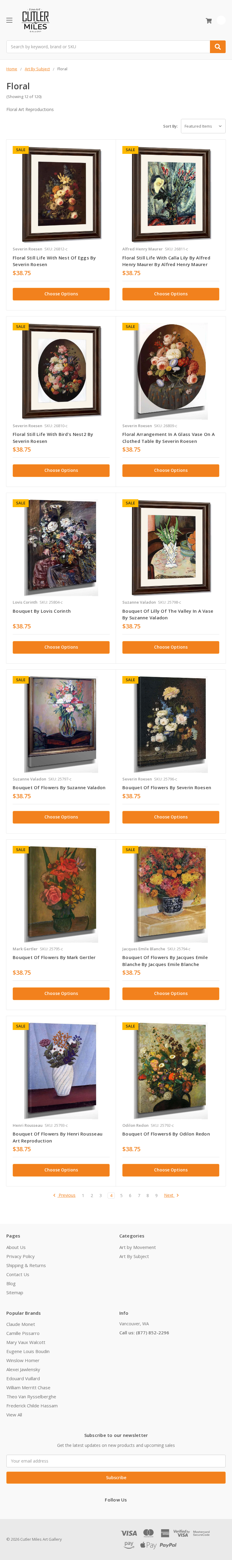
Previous (66, 1195)
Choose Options (61, 294)
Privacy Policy (20, 1256)
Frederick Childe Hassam (32, 1406)
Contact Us (17, 1274)
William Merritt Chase (28, 1387)
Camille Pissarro (23, 1333)
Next (169, 1195)
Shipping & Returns (26, 1265)
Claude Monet (20, 1324)
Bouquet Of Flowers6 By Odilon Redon (166, 1134)
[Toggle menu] (9, 20)
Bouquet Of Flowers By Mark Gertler (54, 957)
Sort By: (170, 126)
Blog (11, 1283)
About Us (16, 1247)
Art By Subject (134, 1256)
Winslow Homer (23, 1360)
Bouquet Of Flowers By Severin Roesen (166, 787)
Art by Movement (137, 1247)
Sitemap (14, 1292)
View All (14, 1415)
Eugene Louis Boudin (28, 1351)
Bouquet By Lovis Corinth (42, 611)
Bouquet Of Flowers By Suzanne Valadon (59, 787)
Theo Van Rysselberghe (31, 1396)
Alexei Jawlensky (23, 1369)
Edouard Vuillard (23, 1378)
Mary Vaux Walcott (25, 1342)
